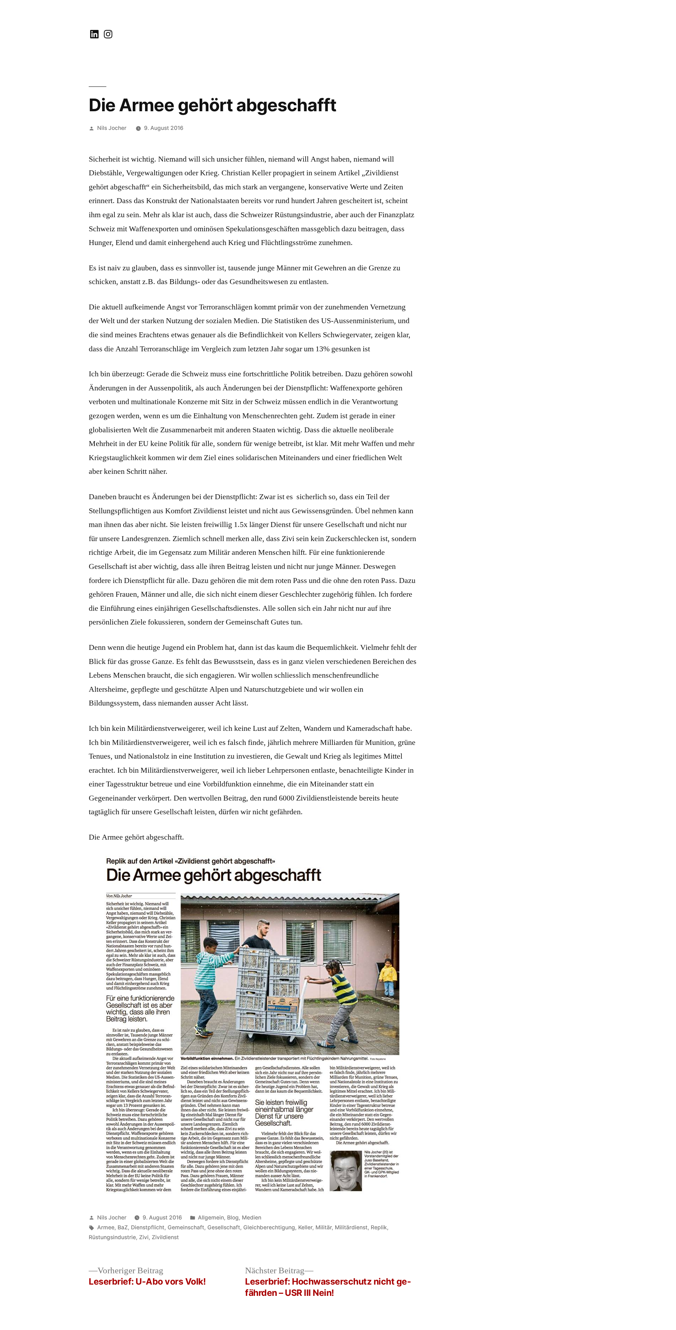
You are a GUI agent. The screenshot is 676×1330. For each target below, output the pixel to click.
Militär (323, 1227)
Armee (105, 1227)
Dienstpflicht (147, 1227)
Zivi (144, 1237)
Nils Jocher (111, 128)
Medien (251, 1217)
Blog (233, 1217)
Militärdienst (351, 1227)
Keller (305, 1227)
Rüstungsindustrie (112, 1237)
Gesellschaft (223, 1227)
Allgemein (211, 1217)
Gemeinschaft (186, 1227)
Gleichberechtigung (269, 1227)
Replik (379, 1227)
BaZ (123, 1227)
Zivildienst (165, 1237)
